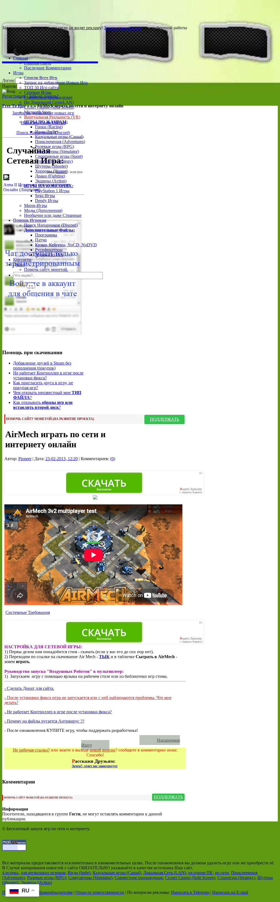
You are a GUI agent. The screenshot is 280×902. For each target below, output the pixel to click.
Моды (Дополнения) (43, 210)
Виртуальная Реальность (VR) (52, 117)
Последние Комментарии (47, 68)
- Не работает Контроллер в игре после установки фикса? (58, 711)
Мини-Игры (35, 205)
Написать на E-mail (230, 892)
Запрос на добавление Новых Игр (56, 82)
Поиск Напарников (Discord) (51, 225)
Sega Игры (45, 195)
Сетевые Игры (37, 92)
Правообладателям (54, 892)
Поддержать (164, 419)
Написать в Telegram (190, 892)
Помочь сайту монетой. (46, 269)
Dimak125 (61, 172)
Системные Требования (27, 612)
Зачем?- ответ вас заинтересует (95, 766)
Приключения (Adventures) (60, 141)
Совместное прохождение (48, 97)
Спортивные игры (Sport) (59, 156)
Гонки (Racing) (49, 127)
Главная (20, 58)
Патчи (41, 240)
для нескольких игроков (43, 872)
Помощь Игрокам (29, 220)
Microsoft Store (37, 112)
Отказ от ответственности (99, 892)
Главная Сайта (37, 63)
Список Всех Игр (40, 77)
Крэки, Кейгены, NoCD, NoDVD (66, 244)
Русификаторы (49, 249)
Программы (46, 235)
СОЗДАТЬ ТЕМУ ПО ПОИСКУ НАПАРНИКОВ (74, 740)
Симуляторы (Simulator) (57, 151)
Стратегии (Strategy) (54, 161)
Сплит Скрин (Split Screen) (49, 107)
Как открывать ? (42, 405)
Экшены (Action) (36, 882)
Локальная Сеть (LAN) (164, 872)
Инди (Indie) (46, 131)
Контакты (22, 259)
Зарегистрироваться (122, 27)
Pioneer (24, 458)
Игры (18, 72)
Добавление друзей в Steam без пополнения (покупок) (42, 365)
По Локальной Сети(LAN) (49, 102)
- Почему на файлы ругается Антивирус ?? (44, 721)
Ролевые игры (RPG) (54, 146)
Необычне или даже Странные (52, 215)
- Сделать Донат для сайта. (29, 688)
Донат (19, 264)
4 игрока (10, 872)
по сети (222, 872)
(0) (112, 458)
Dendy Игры (46, 200)
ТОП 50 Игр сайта (41, 87)
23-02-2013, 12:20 (61, 458)
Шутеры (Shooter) (51, 166)
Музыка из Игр (49, 254)
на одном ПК (200, 872)
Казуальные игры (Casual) (59, 136)
